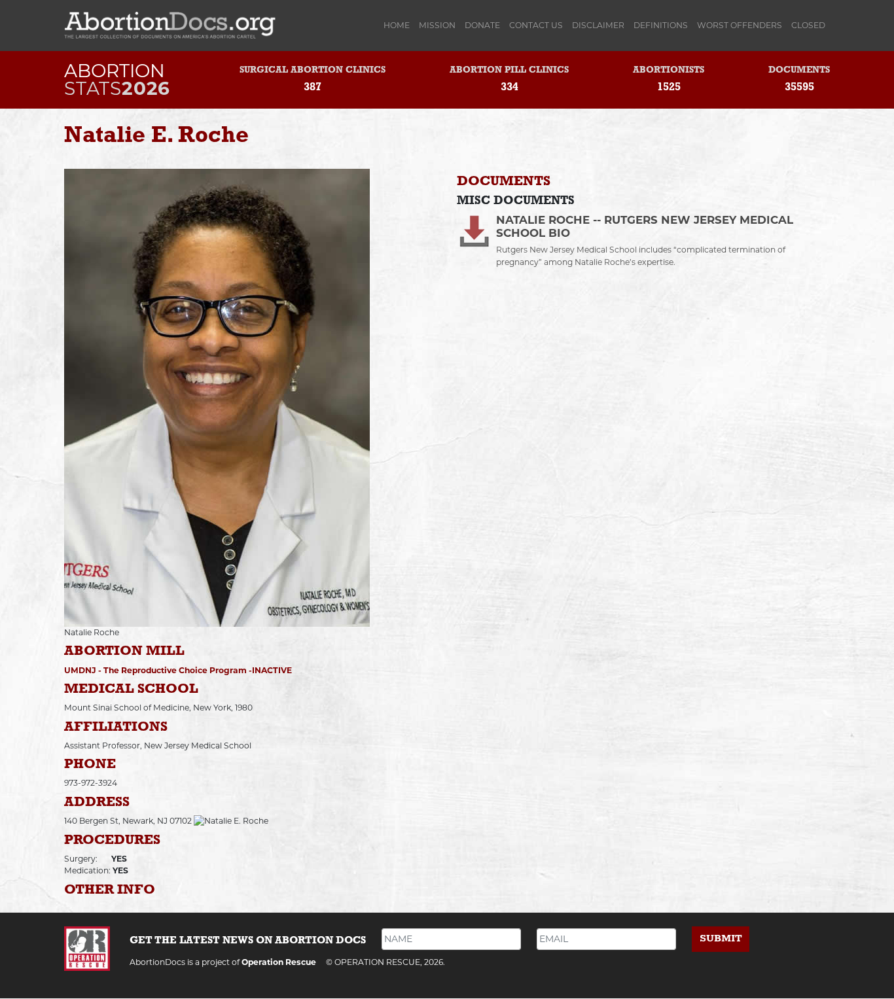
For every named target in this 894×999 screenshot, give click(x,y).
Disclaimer (598, 25)
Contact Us (536, 25)
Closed (808, 25)
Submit (721, 938)
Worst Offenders (739, 25)
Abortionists (668, 70)
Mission (437, 25)
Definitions (661, 25)
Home (399, 25)
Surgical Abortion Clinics (312, 70)
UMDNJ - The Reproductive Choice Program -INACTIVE (178, 670)
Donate (482, 25)
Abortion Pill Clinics (509, 70)
